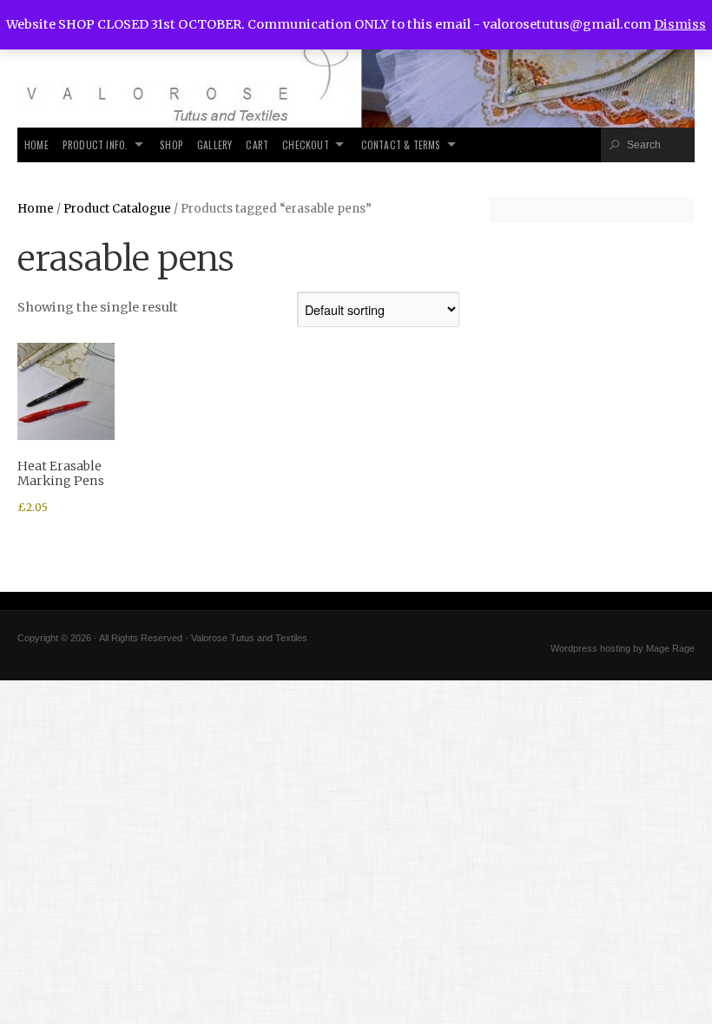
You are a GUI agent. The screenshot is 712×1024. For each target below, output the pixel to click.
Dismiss (680, 24)
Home (36, 144)
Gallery (214, 144)
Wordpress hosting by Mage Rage (622, 648)
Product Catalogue (117, 208)
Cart (257, 144)
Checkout (305, 144)
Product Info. (96, 144)
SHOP (171, 144)
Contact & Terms (401, 144)
